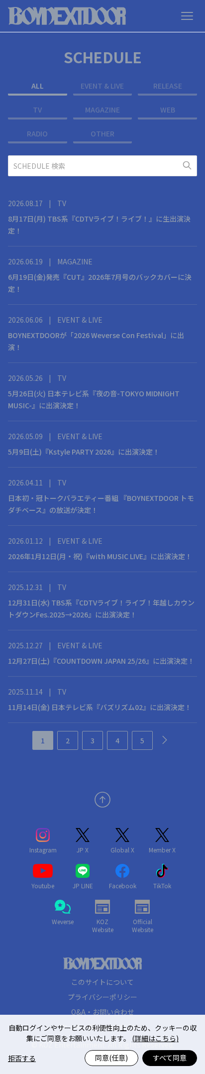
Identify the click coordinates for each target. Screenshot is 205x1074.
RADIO (37, 133)
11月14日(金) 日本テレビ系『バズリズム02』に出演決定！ (100, 707)
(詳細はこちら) (155, 1038)
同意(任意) (111, 1058)
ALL (37, 86)
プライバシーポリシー (102, 997)
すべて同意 (170, 1058)
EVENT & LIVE (102, 86)
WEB (167, 110)
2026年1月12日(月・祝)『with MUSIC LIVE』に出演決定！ (100, 556)
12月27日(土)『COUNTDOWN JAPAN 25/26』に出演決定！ (101, 661)
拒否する (22, 1058)
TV (37, 110)
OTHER (102, 133)
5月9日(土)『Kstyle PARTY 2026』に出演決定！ (84, 452)
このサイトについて (102, 982)
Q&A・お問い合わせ (102, 1012)
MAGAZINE (102, 110)
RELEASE (167, 86)
